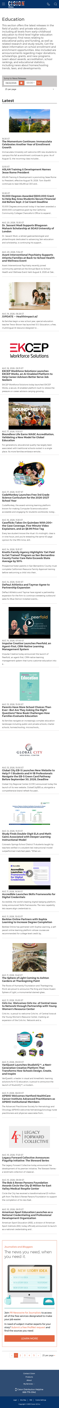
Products (29, 1377)
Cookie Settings (40, 1400)
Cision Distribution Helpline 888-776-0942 (30, 1390)
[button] (21, 83)
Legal (15, 1400)
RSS (31, 1400)
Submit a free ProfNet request (28, 1327)
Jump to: (15, 78)
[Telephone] (48, 4)
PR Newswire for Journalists (25, 1312)
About (29, 1380)
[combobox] (30, 83)
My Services (28, 1384)
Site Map (23, 1400)
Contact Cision (29, 1373)
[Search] (55, 4)
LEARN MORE (29, 1338)
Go (38, 83)
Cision (33, 1404)
